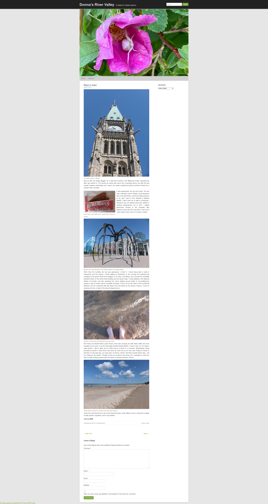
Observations (101, 423)
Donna (93, 423)
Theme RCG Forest (28, 503)
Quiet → (146, 433)
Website (86, 485)
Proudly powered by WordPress (10, 503)
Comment (87, 448)
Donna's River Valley (97, 4)
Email (86, 478)
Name (86, 471)
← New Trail (88, 433)
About (83, 78)
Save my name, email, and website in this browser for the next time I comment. (110, 494)
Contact (91, 78)
